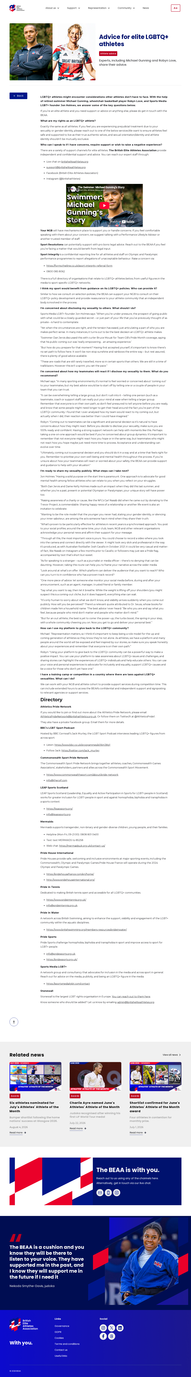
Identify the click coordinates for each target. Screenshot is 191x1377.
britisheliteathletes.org (74, 161)
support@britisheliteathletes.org (66, 167)
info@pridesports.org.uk (60, 953)
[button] (54, 8)
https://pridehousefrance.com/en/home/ (70, 874)
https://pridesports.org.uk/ (61, 959)
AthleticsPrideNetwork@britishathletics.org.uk (68, 716)
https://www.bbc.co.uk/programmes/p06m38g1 (82, 745)
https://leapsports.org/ (59, 808)
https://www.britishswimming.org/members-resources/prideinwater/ (86, 929)
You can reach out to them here (131, 996)
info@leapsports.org (58, 814)
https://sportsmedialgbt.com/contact (68, 983)
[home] (17, 8)
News (146, 8)
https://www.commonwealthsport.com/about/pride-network (82, 774)
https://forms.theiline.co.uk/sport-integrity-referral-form (79, 265)
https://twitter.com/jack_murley (80, 750)
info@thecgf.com (56, 780)
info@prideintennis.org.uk (61, 905)
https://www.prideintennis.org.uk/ (66, 899)
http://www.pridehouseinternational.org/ (70, 879)
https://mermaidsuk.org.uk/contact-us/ (82, 845)
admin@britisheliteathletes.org (135, 1002)
